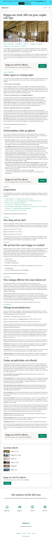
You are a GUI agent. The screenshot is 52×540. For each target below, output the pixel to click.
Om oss (24, 533)
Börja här (42, 66)
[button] (49, 8)
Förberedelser (18, 44)
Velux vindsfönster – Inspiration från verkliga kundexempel (18, 204)
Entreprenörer (6, 46)
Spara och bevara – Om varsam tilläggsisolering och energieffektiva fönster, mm (23, 200)
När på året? (40, 44)
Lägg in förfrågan (40, 1)
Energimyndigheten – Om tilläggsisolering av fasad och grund (19, 199)
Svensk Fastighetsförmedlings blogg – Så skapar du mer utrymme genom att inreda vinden (26, 206)
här (26, 124)
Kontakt (34, 533)
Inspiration (26, 44)
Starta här (21, 3)
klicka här (37, 302)
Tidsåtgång (32, 44)
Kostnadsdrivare (16, 46)
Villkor (28, 533)
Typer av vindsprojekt (8, 44)
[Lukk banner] (50, 2)
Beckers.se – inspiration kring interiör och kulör (16, 210)
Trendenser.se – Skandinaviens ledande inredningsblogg (18, 208)
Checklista (23, 46)
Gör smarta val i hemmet (26, 526)
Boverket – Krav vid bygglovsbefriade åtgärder (16, 202)
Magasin (19, 533)
